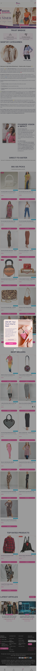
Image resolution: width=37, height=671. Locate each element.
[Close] (31, 320)
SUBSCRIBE (11, 343)
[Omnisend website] (18, 349)
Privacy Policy (7, 336)
